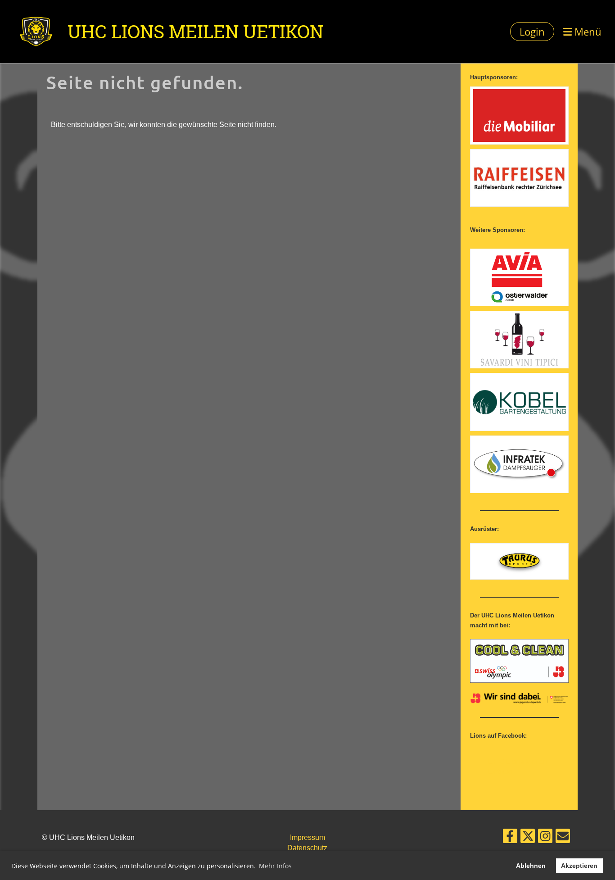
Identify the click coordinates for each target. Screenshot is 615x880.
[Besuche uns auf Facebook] (510, 838)
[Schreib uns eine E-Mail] (563, 838)
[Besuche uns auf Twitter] (527, 838)
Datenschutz (307, 848)
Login (532, 31)
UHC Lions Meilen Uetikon (195, 31)
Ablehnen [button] (531, 865)
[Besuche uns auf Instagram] (545, 838)
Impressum (307, 837)
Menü (586, 31)
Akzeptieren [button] (579, 865)
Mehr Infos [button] (275, 866)
